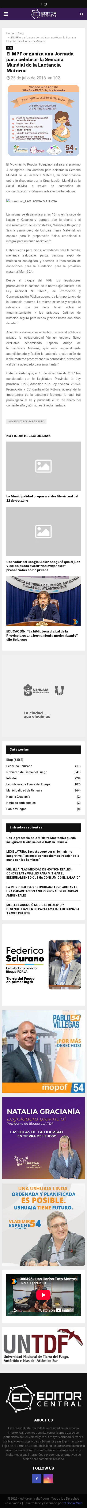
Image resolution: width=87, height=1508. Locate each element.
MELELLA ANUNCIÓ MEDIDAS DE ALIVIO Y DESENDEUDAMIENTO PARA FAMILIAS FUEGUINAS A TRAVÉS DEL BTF (42, 909)
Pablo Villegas (16, 809)
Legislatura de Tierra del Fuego (28, 784)
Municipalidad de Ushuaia (24, 790)
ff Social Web (73, 1503)
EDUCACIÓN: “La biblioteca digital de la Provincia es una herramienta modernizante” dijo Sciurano (42, 636)
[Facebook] (36, 1478)
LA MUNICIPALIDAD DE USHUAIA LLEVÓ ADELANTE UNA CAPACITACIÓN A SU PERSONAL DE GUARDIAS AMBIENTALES (42, 891)
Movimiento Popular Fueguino (26, 421)
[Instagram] (48, 1478)
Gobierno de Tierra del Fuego (26, 772)
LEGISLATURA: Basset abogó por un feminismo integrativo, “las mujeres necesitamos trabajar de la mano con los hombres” (42, 855)
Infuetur (11, 778)
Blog (9, 48)
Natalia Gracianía (18, 796)
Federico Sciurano (19, 766)
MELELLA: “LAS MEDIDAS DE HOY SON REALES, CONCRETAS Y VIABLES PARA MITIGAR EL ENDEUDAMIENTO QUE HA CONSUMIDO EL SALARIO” (43, 873)
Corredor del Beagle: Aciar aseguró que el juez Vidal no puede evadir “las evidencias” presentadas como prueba (43, 566)
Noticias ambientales (21, 803)
